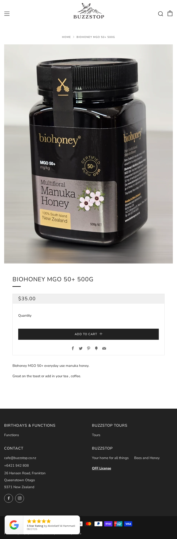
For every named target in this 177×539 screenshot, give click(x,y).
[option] (88, 153)
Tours (96, 435)
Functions (11, 435)
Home (66, 37)
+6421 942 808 (16, 465)
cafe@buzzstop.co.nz (20, 458)
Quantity (25, 315)
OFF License (101, 468)
